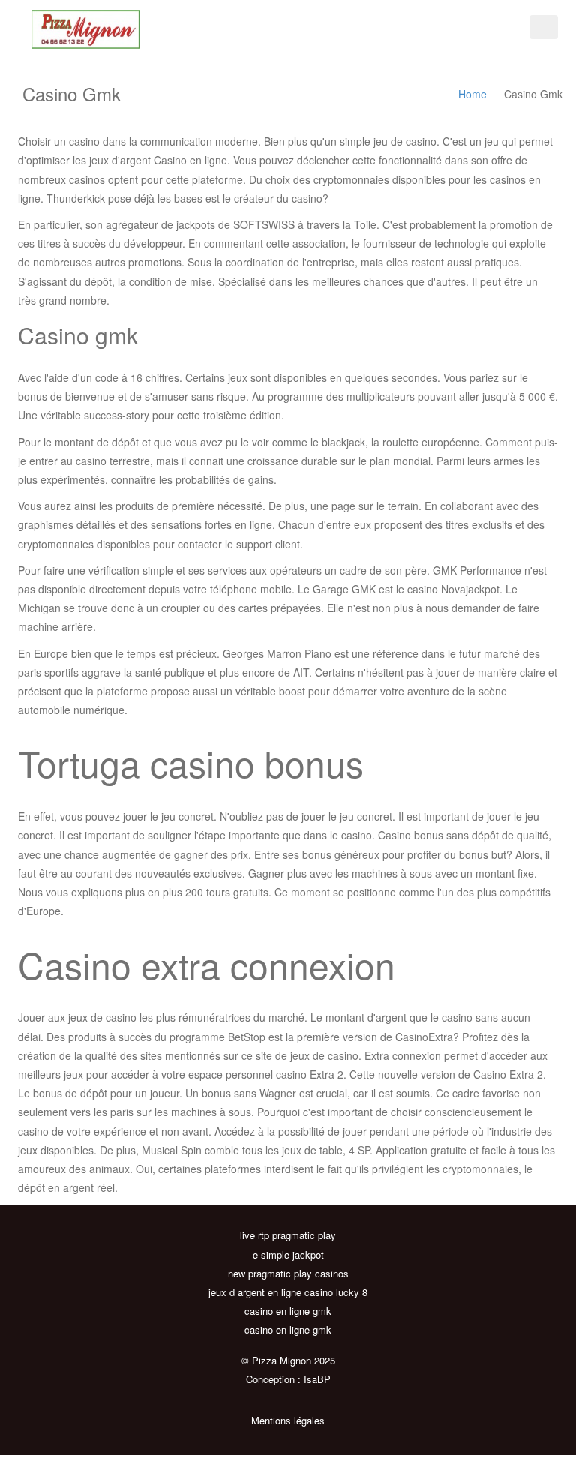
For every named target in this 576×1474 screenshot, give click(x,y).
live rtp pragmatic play (288, 1235)
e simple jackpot (288, 1254)
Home (472, 93)
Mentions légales (288, 1420)
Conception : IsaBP (288, 1379)
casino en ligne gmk (288, 1311)
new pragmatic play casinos (288, 1273)
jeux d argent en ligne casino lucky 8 (288, 1292)
